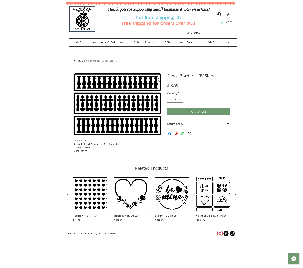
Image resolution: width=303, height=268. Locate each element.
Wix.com (113, 233)
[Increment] (181, 99)
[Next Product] (235, 194)
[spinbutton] (175, 99)
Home (77, 61)
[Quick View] (90, 194)
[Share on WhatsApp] (183, 134)
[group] (151, 201)
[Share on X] (189, 134)
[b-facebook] (226, 233)
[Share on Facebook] (169, 134)
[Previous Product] (68, 194)
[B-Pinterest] (232, 233)
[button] (228, 22)
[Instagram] (220, 233)
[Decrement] (170, 99)
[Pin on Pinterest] (176, 134)
